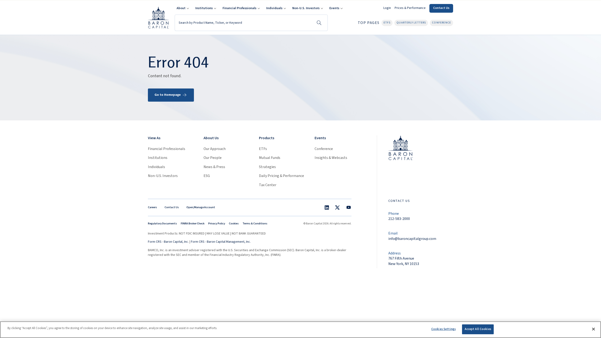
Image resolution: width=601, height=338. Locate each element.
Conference (324, 148)
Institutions (157, 157)
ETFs (263, 148)
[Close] (593, 329)
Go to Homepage (167, 94)
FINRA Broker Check (192, 224)
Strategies (267, 166)
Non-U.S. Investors (163, 175)
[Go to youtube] (348, 207)
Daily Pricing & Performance (281, 175)
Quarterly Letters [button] (411, 23)
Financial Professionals (166, 148)
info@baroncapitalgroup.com (412, 238)
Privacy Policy (216, 224)
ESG (207, 175)
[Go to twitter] (337, 207)
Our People (213, 157)
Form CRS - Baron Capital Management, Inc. (221, 241)
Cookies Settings (443, 329)
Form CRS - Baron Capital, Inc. (168, 241)
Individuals (156, 166)
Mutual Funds (269, 157)
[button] (182, 8)
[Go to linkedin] (327, 207)
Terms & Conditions (255, 224)
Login (387, 8)
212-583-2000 (399, 218)
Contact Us (441, 8)
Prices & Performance (410, 8)
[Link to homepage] (400, 148)
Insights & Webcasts (331, 157)
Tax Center (267, 185)
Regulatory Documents (162, 224)
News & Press (214, 166)
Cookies (234, 224)
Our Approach (215, 148)
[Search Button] (319, 22)
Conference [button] (441, 23)
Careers (152, 207)
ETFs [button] (387, 23)
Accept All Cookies (478, 329)
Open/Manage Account (200, 207)
